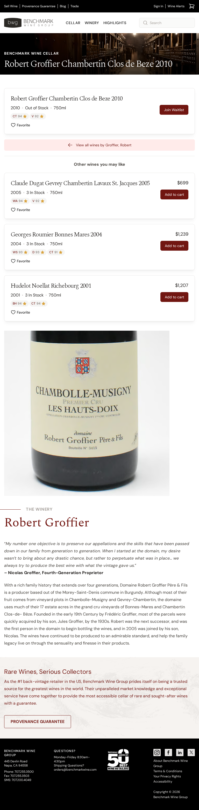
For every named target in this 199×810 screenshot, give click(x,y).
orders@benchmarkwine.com (75, 770)
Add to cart (174, 194)
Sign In (158, 6)
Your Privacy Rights (167, 776)
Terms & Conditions (167, 771)
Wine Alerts (176, 6)
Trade (74, 6)
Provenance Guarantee (38, 6)
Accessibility (162, 781)
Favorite (23, 125)
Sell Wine (11, 6)
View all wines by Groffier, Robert (103, 145)
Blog (63, 6)
